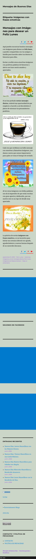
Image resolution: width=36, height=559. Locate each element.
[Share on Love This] (31, 42)
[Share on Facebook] (21, 42)
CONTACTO (9, 541)
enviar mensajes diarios (16, 259)
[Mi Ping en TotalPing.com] (18, 523)
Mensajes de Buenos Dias (17, 6)
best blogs (5, 497)
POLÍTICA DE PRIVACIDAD (14, 543)
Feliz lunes (27, 259)
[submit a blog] (18, 507)
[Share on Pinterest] (28, 42)
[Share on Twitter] (25, 42)
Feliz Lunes (19, 257)
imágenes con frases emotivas (12, 261)
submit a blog (6, 512)
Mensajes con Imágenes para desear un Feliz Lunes (17, 31)
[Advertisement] (18, 295)
